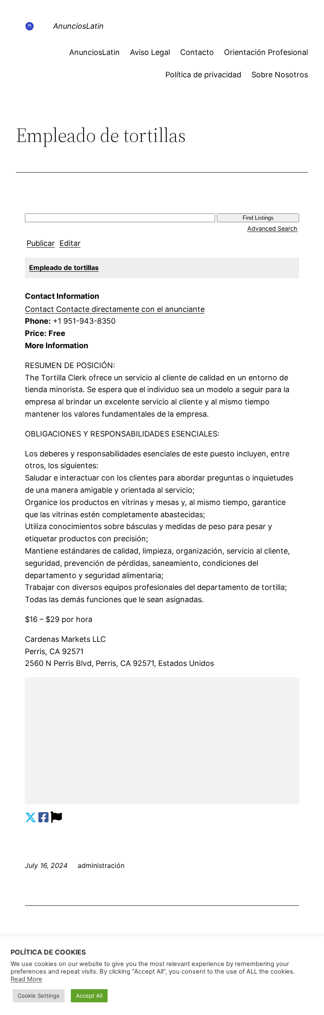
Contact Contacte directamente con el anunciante (115, 309)
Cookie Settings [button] (38, 995)
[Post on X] (30, 817)
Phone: (38, 321)
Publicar (41, 243)
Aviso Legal (150, 52)
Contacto (197, 52)
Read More (26, 979)
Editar (70, 243)
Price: (35, 333)
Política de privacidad (203, 74)
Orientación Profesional (266, 52)
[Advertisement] (162, 741)
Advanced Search (272, 228)
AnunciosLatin (78, 26)
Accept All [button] (89, 995)
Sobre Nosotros (279, 74)
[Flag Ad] (56, 817)
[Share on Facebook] (43, 817)
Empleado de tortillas (64, 267)
